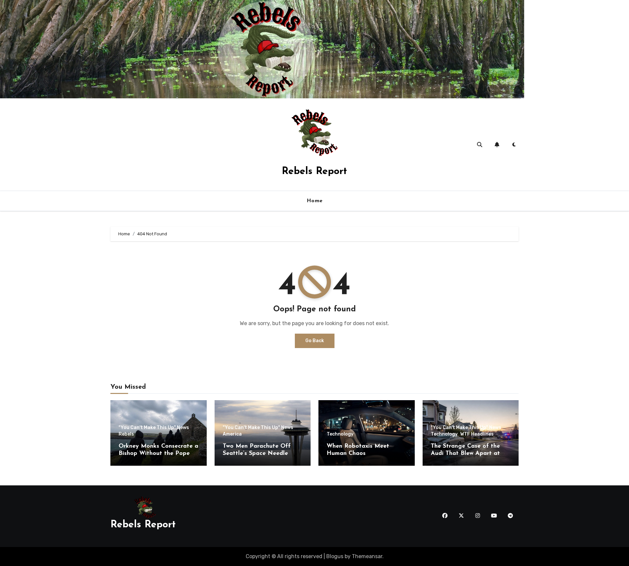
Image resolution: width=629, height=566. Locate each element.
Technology (340, 434)
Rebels (126, 434)
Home (315, 201)
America (232, 434)
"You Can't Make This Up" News (154, 427)
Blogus (334, 556)
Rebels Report (314, 171)
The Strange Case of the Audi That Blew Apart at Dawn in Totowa (465, 453)
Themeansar (367, 556)
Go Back (314, 340)
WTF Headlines (477, 434)
